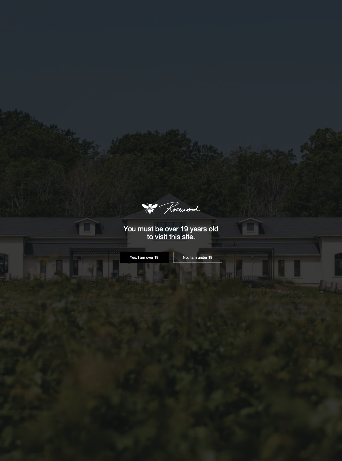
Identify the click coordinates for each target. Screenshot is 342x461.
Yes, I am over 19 (144, 257)
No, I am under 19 (197, 257)
